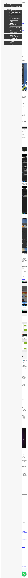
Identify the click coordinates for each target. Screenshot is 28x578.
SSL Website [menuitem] (12, 35)
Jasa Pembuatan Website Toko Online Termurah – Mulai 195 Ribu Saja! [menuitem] (15, 27)
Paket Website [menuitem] (8, 9)
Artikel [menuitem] (7, 7)
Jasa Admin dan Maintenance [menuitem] (16, 36)
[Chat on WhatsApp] (24, 574)
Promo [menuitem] (11, 4)
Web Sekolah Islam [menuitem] (14, 32)
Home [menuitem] (7, 1)
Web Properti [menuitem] (12, 21)
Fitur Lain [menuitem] (7, 33)
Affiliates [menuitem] (12, 42)
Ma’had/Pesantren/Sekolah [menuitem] (15, 30)
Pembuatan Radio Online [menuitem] (15, 38)
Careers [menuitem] (11, 44)
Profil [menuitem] (7, 3)
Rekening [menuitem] (12, 41)
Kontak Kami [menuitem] (8, 39)
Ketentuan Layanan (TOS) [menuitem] (15, 6)
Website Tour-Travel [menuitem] (14, 20)
